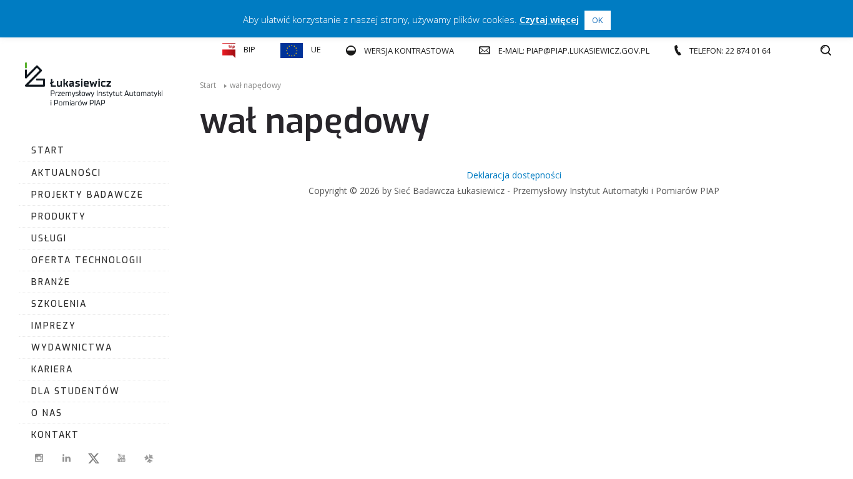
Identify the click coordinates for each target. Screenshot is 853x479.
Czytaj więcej (549, 19)
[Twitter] (93, 458)
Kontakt (55, 435)
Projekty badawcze (87, 195)
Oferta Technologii (86, 260)
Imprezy (53, 326)
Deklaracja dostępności (513, 175)
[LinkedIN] (66, 458)
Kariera (52, 369)
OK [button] (597, 20)
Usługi (49, 238)
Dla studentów (75, 391)
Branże (51, 282)
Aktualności (66, 173)
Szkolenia (59, 304)
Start (48, 151)
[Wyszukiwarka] (826, 50)
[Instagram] (38, 458)
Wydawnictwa (71, 348)
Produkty (58, 217)
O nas (46, 413)
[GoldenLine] (148, 458)
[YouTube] (121, 458)
